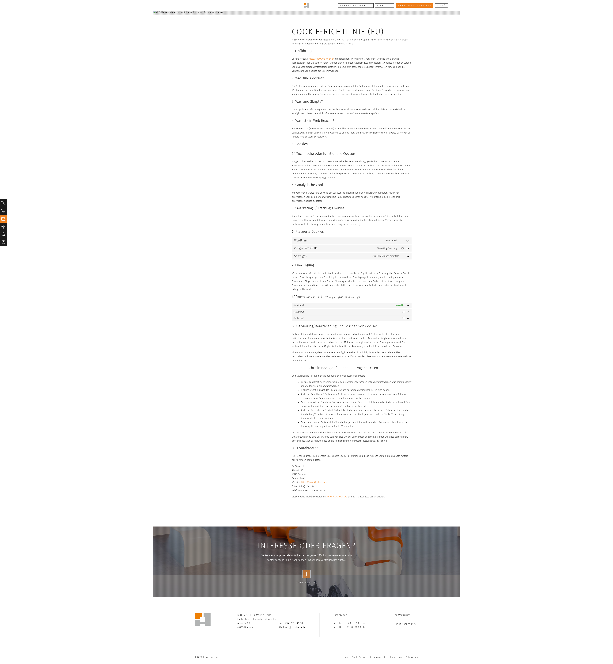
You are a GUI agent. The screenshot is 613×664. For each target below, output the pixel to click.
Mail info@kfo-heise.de (292, 627)
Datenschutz (412, 657)
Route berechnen (406, 624)
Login (345, 657)
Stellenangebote (356, 5)
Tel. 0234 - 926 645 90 (291, 623)
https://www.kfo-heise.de (322, 58)
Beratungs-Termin (415, 5)
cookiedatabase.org (337, 496)
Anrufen (385, 5)
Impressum (396, 657)
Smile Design (359, 657)
